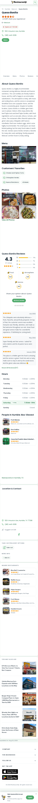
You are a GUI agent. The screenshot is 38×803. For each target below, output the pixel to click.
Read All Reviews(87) (10, 368)
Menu (5, 40)
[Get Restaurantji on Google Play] (10, 777)
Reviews (30, 76)
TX (2, 9)
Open (30, 797)
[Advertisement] (19, 57)
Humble (7, 9)
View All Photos (8, 220)
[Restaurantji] (19, 2)
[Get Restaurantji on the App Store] (10, 771)
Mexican (14, 9)
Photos (22, 76)
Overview (6, 76)
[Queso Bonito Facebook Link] (19, 534)
